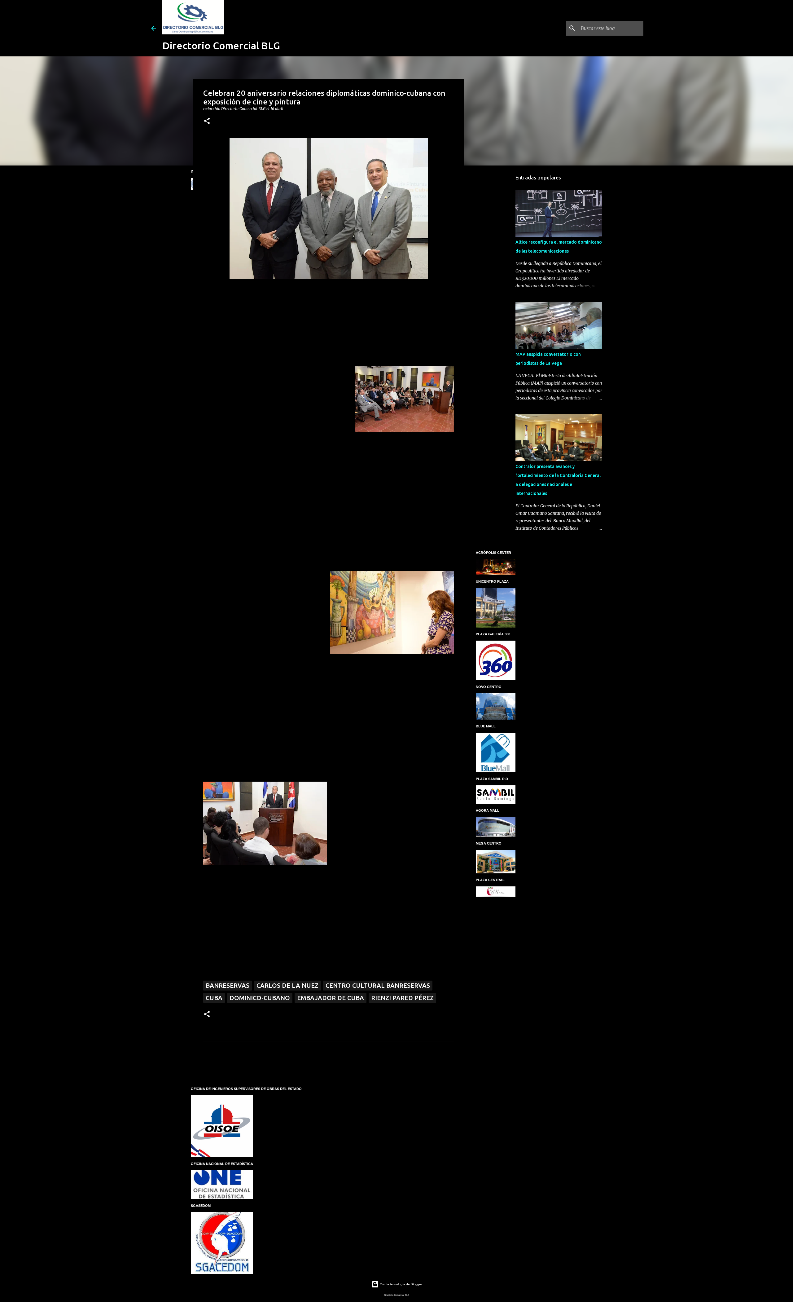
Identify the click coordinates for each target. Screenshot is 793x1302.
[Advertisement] (495, 268)
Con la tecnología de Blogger (400, 1284)
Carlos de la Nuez (287, 985)
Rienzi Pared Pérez (402, 997)
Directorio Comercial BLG (221, 45)
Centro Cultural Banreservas (378, 985)
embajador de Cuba (330, 997)
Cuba (214, 997)
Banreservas (227, 985)
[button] (207, 121)
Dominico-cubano (260, 997)
